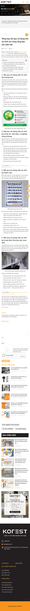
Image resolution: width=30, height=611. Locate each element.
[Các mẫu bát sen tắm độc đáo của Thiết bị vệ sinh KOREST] (6, 379)
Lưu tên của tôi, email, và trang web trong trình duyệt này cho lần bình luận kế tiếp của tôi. (20, 350)
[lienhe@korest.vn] (28, 190)
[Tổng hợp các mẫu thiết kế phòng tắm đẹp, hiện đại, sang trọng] (6, 405)
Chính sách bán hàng (7, 592)
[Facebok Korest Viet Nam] (28, 195)
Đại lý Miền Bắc (5, 570)
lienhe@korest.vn (8, 544)
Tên (3, 337)
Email (3, 343)
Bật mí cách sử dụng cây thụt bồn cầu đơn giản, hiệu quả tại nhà (22, 451)
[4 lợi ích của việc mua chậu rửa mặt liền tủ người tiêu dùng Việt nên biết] (6, 396)
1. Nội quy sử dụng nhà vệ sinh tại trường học (13, 62)
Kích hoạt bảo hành (6, 585)
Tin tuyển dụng (20, 429)
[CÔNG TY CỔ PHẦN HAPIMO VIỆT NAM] (6, 2)
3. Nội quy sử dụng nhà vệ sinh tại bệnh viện (12, 67)
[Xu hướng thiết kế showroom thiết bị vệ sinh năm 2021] (6, 370)
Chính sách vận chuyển (7, 589)
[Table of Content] (26, 60)
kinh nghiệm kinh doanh (10, 425)
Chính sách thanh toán (7, 587)
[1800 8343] (28, 185)
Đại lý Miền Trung (6, 572)
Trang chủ (4, 21)
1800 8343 (7, 541)
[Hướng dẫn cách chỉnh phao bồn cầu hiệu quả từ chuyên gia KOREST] (6, 414)
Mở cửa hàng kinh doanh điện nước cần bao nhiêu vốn (21, 441)
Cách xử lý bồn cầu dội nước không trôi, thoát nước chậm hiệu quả (20, 460)
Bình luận (5, 321)
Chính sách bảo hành (7, 582)
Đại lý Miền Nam (6, 575)
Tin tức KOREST (7, 429)
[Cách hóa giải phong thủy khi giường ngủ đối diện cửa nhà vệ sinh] (6, 388)
